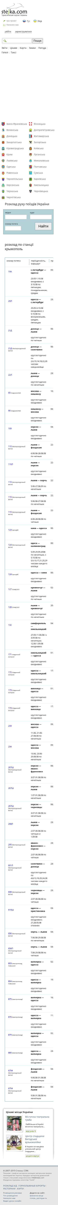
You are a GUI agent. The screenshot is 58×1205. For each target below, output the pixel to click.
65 (9, 392)
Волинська (12, 129)
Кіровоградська (15, 148)
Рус (28, 21)
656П (10, 948)
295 (10, 844)
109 (10, 428)
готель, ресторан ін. (38, 1198)
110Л (10, 464)
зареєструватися (23, 31)
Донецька (11, 136)
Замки (32, 47)
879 (10, 1034)
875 (10, 999)
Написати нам (12, 24)
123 (10, 529)
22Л (10, 374)
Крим (9, 154)
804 (10, 981)
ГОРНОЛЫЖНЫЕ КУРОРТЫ (32, 1185)
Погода (42, 47)
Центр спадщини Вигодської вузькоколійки (34, 1139)
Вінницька (39, 123)
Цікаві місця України (19, 1112)
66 (9, 410)
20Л (10, 300)
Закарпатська (14, 142)
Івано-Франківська (16, 123)
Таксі (13, 52)
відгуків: (31, 1131)
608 (10, 891)
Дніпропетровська (44, 129)
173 (10, 690)
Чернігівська (13, 197)
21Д (10, 330)
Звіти (4, 47)
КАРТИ (20, 1188)
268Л (10, 823)
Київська (39, 148)
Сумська (38, 172)
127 (10, 589)
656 (10, 933)
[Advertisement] (29, 88)
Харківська (40, 178)
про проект (11, 20)
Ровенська (12, 172)
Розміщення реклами (12, 1193)
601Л (10, 865)
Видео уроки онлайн (12, 1201)
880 (10, 1052)
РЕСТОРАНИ (9, 1188)
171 (10, 654)
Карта (23, 47)
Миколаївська (41, 160)
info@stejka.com (37, 1178)
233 (10, 725)
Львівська (11, 160)
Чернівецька (41, 191)
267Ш (11, 767)
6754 (10, 1070)
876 (10, 1016)
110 (10, 446)
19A (10, 271)
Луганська (39, 154)
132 (10, 624)
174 (10, 707)
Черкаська (12, 191)
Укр (40, 21)
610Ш (11, 909)
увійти (8, 31)
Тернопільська (14, 178)
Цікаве (13, 47)
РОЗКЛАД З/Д (10, 1185)
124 (10, 544)
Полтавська (40, 166)
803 (10, 963)
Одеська (11, 166)
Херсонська (12, 185)
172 (10, 672)
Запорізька (40, 142)
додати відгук (32, 1155)
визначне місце (36, 1195)
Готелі (5, 52)
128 (10, 607)
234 (10, 746)
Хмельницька (41, 185)
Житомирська (41, 136)
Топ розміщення (10, 1195)
